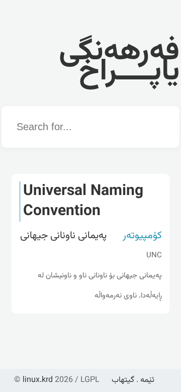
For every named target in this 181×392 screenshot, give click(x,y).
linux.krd (38, 380)
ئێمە (147, 380)
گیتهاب (123, 380)
